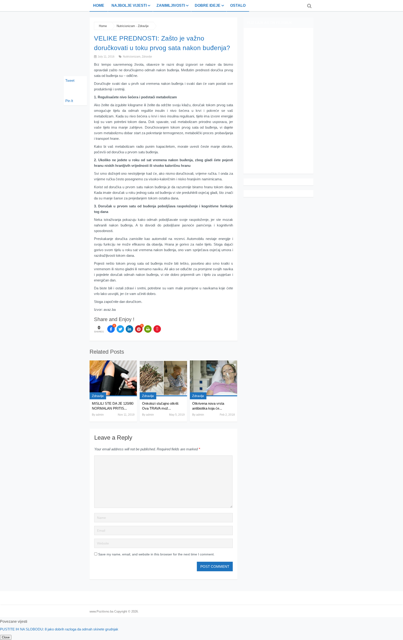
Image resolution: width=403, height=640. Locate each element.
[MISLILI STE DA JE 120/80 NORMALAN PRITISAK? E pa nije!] (113, 378)
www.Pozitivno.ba (101, 611)
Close (6, 637)
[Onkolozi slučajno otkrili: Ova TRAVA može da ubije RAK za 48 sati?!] (163, 378)
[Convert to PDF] (157, 329)
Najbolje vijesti (129, 5)
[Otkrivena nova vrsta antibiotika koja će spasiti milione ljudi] (213, 378)
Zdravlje (143, 26)
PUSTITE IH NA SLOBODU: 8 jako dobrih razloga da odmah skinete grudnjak (59, 629)
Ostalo (238, 5)
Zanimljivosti (170, 5)
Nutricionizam (126, 26)
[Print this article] (148, 329)
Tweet (69, 80)
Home (98, 5)
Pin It (69, 101)
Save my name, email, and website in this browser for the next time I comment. (156, 554)
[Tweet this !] (120, 329)
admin (100, 414)
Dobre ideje (207, 5)
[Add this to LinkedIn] (129, 329)
